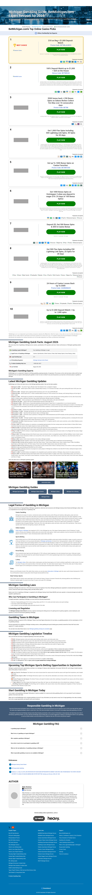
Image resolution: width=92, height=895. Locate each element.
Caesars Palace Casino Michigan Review (47, 840)
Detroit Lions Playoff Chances (16, 851)
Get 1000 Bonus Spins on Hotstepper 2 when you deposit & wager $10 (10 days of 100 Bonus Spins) (60, 195)
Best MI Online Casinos (14, 840)
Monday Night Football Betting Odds (17, 858)
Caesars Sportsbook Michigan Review (47, 837)
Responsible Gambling (64, 847)
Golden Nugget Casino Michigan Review (47, 856)
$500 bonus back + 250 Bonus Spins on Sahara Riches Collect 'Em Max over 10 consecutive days (60, 101)
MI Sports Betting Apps (14, 835)
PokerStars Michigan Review (45, 858)
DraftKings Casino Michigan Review (46, 844)
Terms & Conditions (63, 854)
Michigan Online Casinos (37, 489)
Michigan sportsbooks (46, 539)
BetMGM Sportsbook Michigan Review (47, 833)
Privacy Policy (62, 849)
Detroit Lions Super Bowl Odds (16, 849)
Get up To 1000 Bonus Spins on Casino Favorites (60, 164)
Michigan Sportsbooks (18, 489)
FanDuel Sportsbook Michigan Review (47, 851)
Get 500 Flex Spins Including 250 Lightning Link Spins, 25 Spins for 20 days (60, 251)
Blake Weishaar (27, 26)
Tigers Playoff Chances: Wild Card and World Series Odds (22, 870)
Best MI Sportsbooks (14, 833)
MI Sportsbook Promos (14, 837)
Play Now (61, 50)
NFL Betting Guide (13, 861)
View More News (46, 480)
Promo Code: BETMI (61, 108)
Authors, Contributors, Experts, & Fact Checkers (70, 835)
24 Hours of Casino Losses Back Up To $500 (60, 283)
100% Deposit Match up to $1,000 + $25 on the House (60, 69)
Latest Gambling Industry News (66, 842)
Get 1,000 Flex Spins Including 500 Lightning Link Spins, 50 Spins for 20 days (60, 132)
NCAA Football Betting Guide (15, 867)
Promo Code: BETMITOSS (61, 168)
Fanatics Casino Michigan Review (46, 849)
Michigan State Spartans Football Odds (18, 865)
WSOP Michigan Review (43, 861)
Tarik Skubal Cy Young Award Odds (17, 872)
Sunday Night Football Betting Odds (17, 856)
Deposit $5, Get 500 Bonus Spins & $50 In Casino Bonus (60, 225)
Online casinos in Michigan (22, 528)
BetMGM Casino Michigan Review (46, 835)
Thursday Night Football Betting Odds (17, 854)
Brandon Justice (66, 26)
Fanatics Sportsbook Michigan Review (47, 847)
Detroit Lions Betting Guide (15, 847)
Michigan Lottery (55, 489)
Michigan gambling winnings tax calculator (39, 627)
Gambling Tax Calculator (64, 840)
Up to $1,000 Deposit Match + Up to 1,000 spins (61, 309)
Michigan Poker (46, 495)
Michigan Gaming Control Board (40, 358)
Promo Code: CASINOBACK (61, 286)
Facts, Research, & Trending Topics (67, 837)
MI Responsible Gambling (18, 766)
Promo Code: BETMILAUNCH (60, 45)
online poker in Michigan (53, 569)
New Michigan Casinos (14, 844)
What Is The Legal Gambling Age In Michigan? (70, 844)
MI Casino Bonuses (13, 842)
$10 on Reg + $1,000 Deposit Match (60, 41)
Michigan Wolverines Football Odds (17, 863)
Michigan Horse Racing (72, 489)
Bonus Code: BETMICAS (61, 73)
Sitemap (61, 851)
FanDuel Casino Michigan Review (46, 854)
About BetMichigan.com (64, 833)
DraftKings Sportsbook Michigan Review (47, 842)
